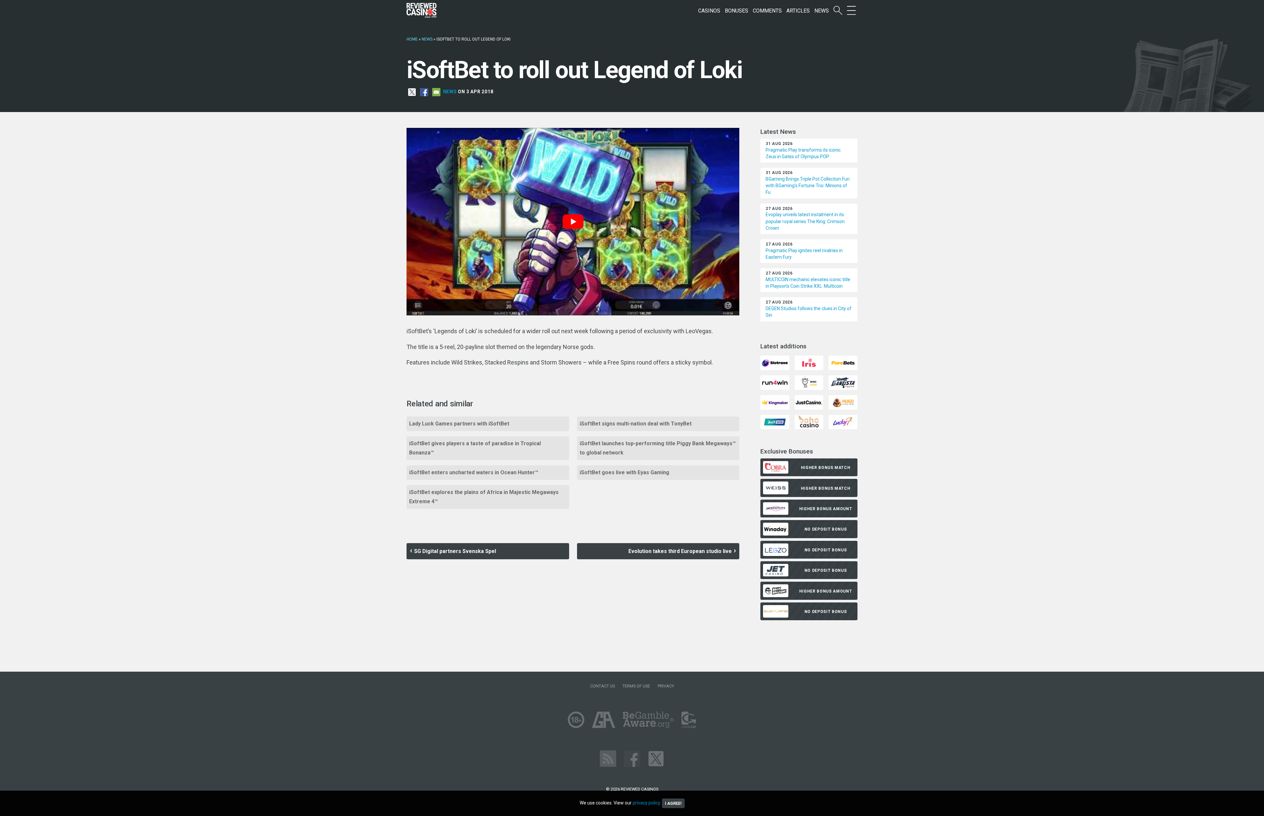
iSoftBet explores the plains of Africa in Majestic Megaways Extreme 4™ (484, 497)
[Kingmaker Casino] (774, 402)
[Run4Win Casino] (774, 382)
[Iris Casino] (809, 362)
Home (412, 39)
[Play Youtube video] (573, 221)
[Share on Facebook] (424, 91)
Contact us (602, 686)
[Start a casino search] (838, 11)
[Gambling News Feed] (608, 758)
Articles (798, 11)
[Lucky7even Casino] (843, 422)
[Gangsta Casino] (843, 382)
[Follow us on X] (656, 758)
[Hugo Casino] (843, 402)
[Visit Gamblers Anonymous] (603, 719)
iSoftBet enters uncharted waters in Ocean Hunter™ (473, 472)
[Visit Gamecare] (688, 719)
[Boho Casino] (809, 422)
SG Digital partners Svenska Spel (455, 551)
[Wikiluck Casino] (809, 382)
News (821, 11)
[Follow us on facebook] (632, 758)
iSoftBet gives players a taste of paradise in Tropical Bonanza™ (475, 448)
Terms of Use (636, 686)
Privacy (666, 686)
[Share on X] (412, 91)
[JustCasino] (809, 402)
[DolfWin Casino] (774, 422)
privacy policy (646, 802)
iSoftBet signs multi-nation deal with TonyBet (636, 424)
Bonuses (736, 11)
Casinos (709, 11)
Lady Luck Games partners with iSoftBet (459, 424)
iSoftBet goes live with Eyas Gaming (624, 472)
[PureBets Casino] (843, 362)
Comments (767, 11)
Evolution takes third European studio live (680, 551)
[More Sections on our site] (851, 11)
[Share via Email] (436, 91)
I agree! (673, 803)
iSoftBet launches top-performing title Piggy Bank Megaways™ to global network (658, 448)
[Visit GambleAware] (648, 719)
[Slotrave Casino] (774, 362)
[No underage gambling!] (576, 719)
